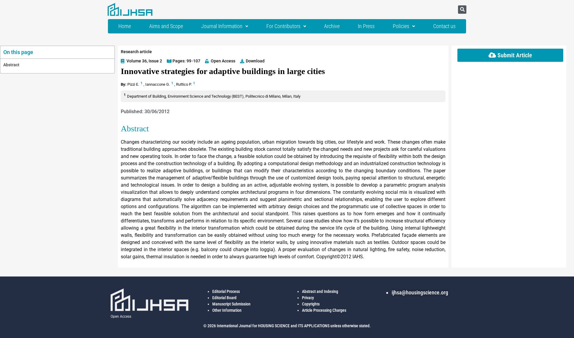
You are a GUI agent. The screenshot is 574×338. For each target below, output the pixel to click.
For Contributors (283, 26)
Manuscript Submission (231, 304)
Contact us (444, 26)
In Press (366, 26)
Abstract (11, 64)
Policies (401, 26)
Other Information (227, 310)
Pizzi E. (133, 84)
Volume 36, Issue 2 (144, 61)
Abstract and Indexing (320, 291)
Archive (332, 26)
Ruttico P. (184, 84)
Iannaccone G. (158, 84)
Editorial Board (224, 297)
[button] (462, 9)
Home (124, 26)
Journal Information (221, 26)
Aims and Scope (166, 26)
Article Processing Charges (324, 310)
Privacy (308, 297)
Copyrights (311, 304)
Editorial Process (226, 291)
